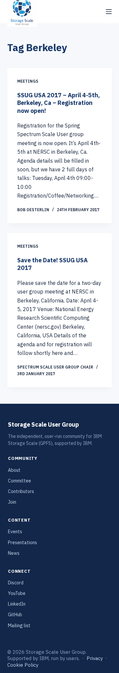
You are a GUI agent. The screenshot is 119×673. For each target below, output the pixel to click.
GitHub (15, 615)
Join (12, 502)
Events (15, 532)
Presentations (22, 543)
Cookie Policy (22, 665)
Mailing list (19, 626)
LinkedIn (16, 604)
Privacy (95, 658)
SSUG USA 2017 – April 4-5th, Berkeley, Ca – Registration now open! (58, 103)
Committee (19, 481)
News (14, 553)
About (14, 470)
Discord (15, 583)
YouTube (16, 593)
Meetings (27, 81)
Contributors (21, 491)
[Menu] (109, 12)
